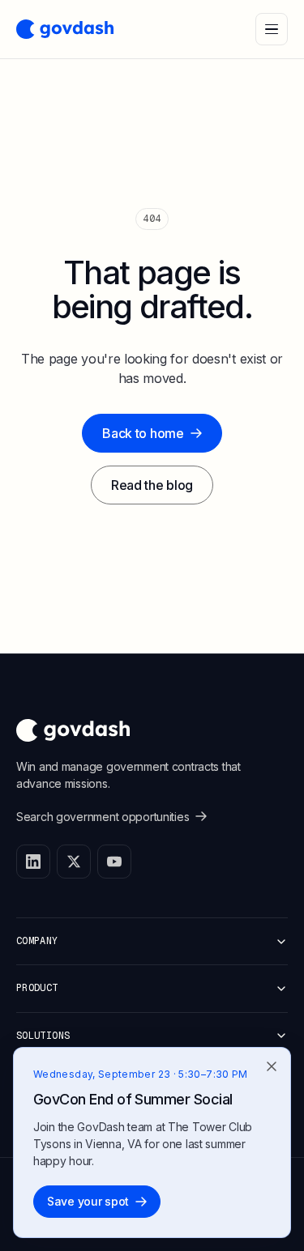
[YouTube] (114, 862)
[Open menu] (271, 29)
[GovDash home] (64, 29)
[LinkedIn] (33, 862)
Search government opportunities (102, 816)
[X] (74, 862)
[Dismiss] (271, 1067)
